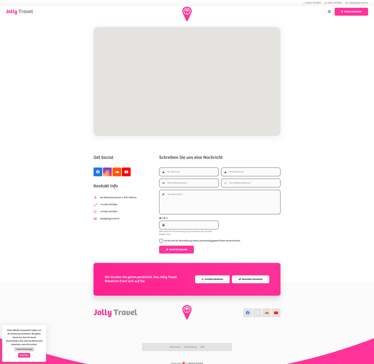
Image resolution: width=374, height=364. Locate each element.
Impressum (175, 347)
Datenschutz (190, 347)
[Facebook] (98, 172)
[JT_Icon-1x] (187, 14)
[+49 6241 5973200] (97, 211)
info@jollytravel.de (109, 218)
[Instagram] (107, 172)
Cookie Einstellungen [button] (24, 349)
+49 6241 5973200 (108, 211)
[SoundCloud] (116, 172)
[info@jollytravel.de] (97, 218)
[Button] (329, 12)
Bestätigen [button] (24, 355)
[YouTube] (126, 172)
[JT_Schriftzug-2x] (19, 12)
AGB (202, 347)
